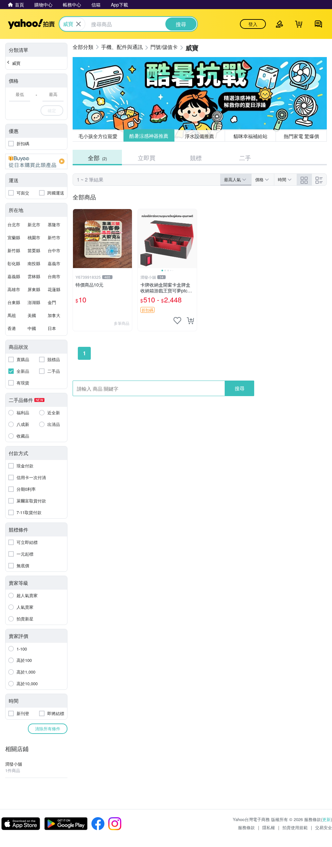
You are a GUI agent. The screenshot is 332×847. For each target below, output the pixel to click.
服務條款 (246, 827)
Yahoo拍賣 (31, 24)
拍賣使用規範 (295, 827)
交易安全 (323, 827)
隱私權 (268, 827)
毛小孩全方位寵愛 (97, 136)
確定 (52, 110)
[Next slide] (192, 238)
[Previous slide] (142, 238)
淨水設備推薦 (199, 136)
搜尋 (239, 388)
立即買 (146, 157)
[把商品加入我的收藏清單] (177, 320)
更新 (326, 819)
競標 (196, 157)
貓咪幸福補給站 (250, 136)
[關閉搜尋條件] (78, 24)
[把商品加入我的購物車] (190, 320)
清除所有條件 (47, 728)
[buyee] (36, 161)
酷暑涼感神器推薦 (148, 135)
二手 (245, 157)
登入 (252, 24)
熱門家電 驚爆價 (301, 136)
